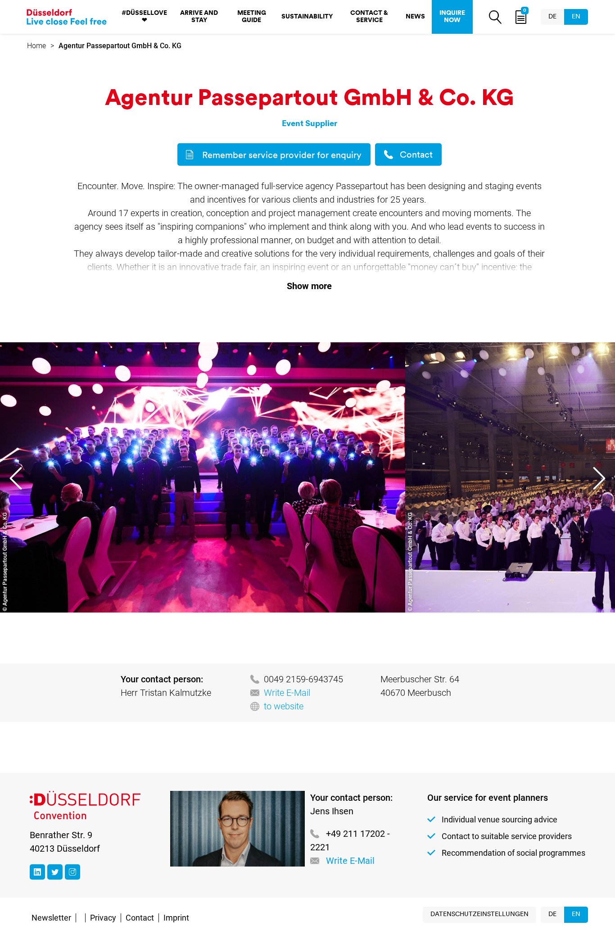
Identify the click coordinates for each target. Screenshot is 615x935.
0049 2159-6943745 (303, 679)
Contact (416, 155)
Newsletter (51, 917)
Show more (309, 286)
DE (552, 17)
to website (283, 706)
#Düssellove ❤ (144, 16)
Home (36, 45)
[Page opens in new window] (37, 872)
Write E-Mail (287, 692)
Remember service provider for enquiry (282, 155)
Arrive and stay (199, 16)
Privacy (103, 917)
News (415, 17)
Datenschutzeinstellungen (479, 914)
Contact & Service (369, 16)
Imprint (176, 917)
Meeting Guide (251, 16)
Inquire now (452, 16)
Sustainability (307, 17)
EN (576, 17)
